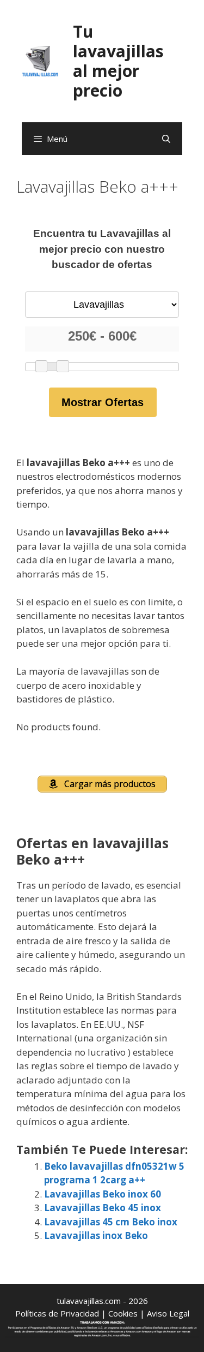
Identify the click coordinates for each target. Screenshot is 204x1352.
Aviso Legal (168, 1313)
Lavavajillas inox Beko (96, 1235)
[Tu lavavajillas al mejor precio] (40, 60)
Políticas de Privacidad (57, 1313)
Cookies (123, 1313)
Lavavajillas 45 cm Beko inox (110, 1222)
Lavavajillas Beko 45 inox (102, 1207)
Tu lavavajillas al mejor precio (118, 61)
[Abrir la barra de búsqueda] (166, 138)
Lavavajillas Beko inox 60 (102, 1194)
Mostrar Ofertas (102, 402)
